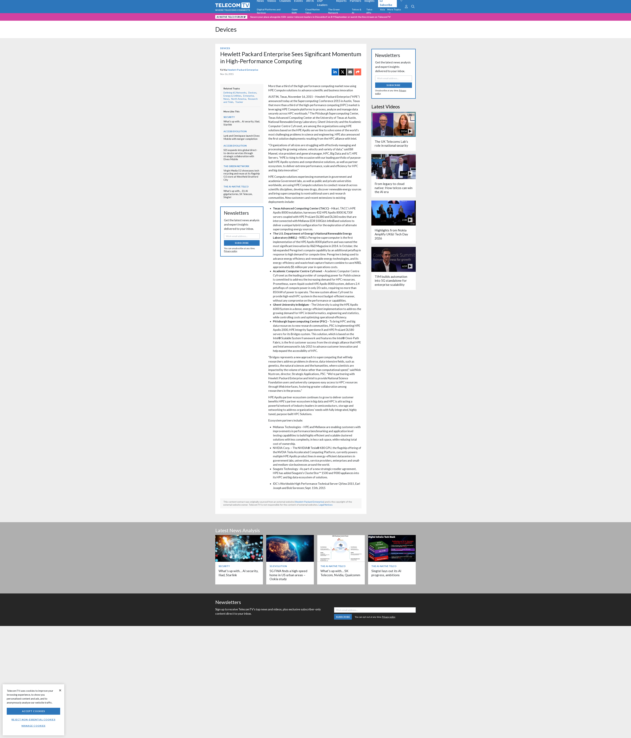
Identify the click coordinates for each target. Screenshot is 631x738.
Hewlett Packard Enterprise (242, 69)
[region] (33, 709)
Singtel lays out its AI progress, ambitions (386, 573)
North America (238, 98)
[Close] (60, 690)
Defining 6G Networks (234, 92)
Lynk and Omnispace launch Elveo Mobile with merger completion (241, 137)
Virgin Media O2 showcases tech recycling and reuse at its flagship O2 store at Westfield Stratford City (241, 175)
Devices (226, 29)
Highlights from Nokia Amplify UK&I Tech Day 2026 (391, 234)
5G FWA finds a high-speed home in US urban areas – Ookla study (288, 575)
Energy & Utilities (232, 95)
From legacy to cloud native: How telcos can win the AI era (393, 188)
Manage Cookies (34, 725)
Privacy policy (230, 251)
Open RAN (295, 11)
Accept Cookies (33, 711)
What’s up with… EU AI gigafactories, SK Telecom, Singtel (237, 193)
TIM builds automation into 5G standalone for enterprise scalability (391, 280)
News (226, 98)
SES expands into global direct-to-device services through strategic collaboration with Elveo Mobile (240, 154)
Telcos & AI (356, 11)
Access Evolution (235, 131)
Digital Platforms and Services (268, 11)
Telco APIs (369, 11)
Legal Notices (326, 504)
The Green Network (334, 11)
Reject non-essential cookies (33, 719)
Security (229, 117)
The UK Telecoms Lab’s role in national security (391, 143)
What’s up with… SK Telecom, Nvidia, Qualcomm (340, 573)
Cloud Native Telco (312, 11)
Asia (382, 9)
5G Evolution (278, 566)
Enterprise (248, 95)
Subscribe (242, 242)
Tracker (239, 102)
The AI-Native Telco (236, 186)
